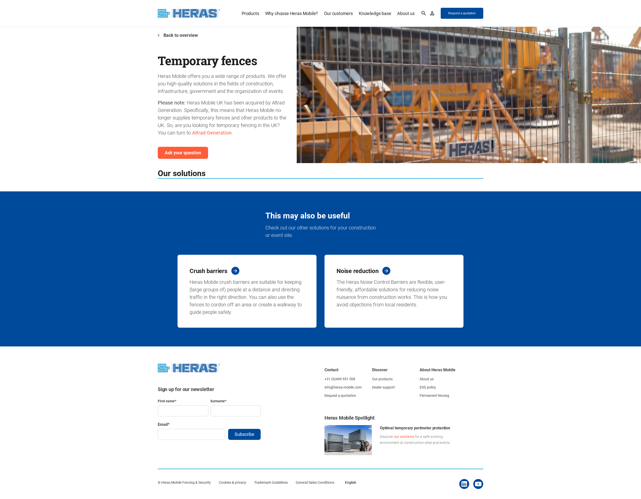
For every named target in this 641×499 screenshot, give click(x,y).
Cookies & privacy (232, 482)
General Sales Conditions (315, 482)
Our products (382, 379)
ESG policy (428, 387)
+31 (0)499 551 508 (340, 379)
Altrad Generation (212, 132)
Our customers (338, 13)
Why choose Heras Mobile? (291, 13)
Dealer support (383, 387)
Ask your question (183, 153)
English (350, 482)
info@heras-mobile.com (343, 387)
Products (250, 13)
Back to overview (180, 35)
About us (406, 13)
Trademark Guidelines (271, 482)
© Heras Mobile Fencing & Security (184, 482)
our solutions (404, 436)
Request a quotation (340, 395)
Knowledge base (375, 13)
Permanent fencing (434, 395)
